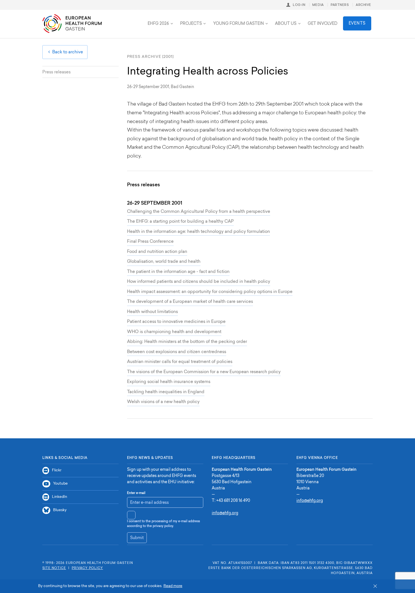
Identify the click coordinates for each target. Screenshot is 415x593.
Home (72, 23)
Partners (340, 5)
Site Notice (54, 568)
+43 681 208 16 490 (233, 501)
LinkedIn (59, 497)
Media (318, 5)
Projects (191, 24)
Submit (137, 538)
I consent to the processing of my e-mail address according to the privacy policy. (163, 524)
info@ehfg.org (225, 513)
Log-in (299, 5)
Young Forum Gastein (238, 24)
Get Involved (322, 24)
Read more (172, 586)
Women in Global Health (179, 19)
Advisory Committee (122, 19)
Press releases (56, 72)
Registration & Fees (118, 19)
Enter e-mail (136, 493)
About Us (285, 24)
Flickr (56, 470)
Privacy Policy (87, 568)
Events (357, 24)
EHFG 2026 (158, 24)
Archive (363, 5)
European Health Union (124, 19)
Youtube (60, 483)
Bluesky (60, 510)
